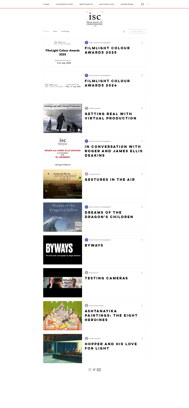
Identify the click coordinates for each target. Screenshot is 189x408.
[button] (128, 4)
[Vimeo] (94, 370)
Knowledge (65, 31)
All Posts (46, 31)
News (55, 31)
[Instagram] (90, 370)
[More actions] (142, 42)
